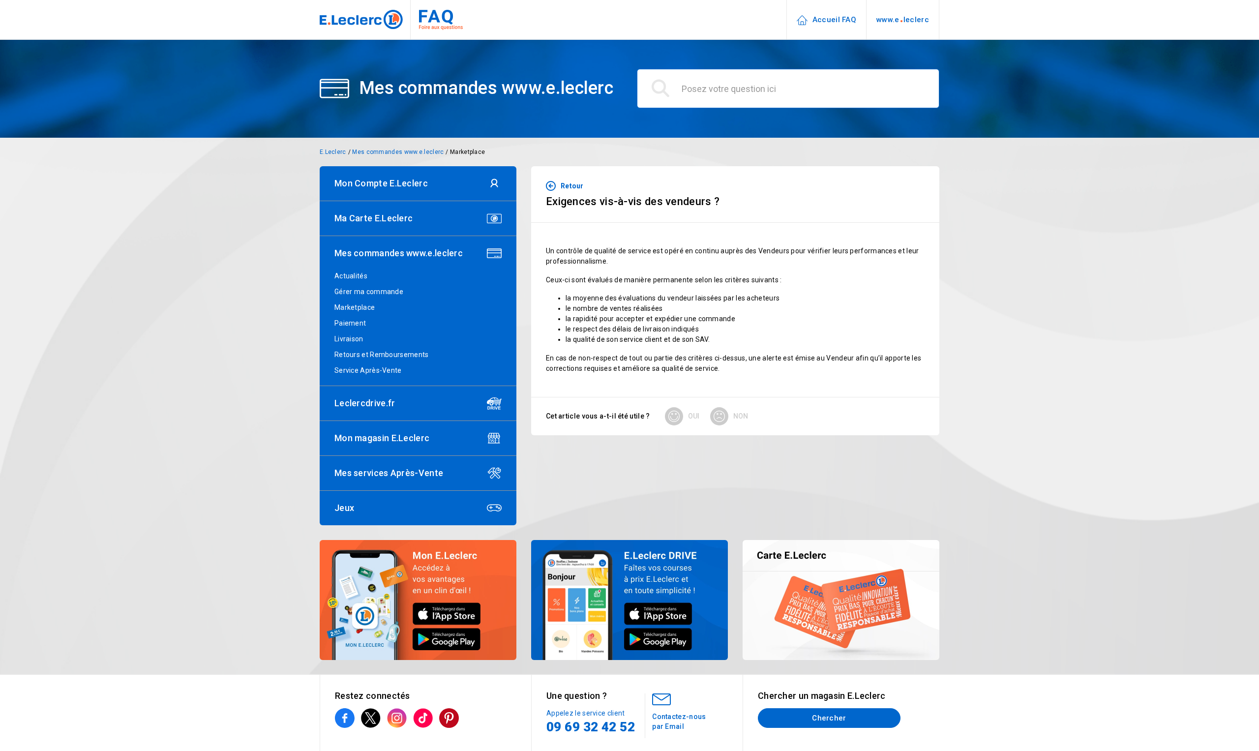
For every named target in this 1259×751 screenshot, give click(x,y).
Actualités (350, 276)
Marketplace (467, 152)
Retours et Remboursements (381, 355)
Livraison (348, 339)
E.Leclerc (333, 152)
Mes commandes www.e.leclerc (398, 152)
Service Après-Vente (368, 370)
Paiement (350, 323)
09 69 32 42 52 (590, 727)
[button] (418, 183)
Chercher (829, 718)
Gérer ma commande (368, 292)
